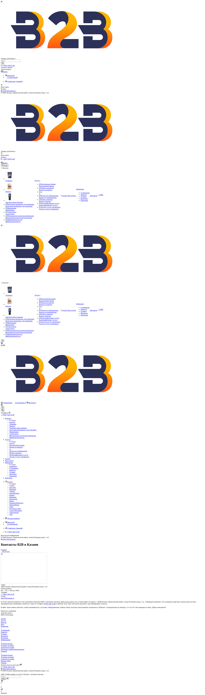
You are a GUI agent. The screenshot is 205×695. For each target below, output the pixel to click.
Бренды (3, 622)
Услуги (12, 443)
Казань (11, 495)
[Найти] (2, 63)
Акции (3, 619)
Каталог (12, 422)
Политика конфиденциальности (12, 649)
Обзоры (4, 663)
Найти (4, 679)
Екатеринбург (14, 493)
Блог (2, 624)
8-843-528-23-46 (50, 604)
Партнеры (4, 638)
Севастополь (14, 512)
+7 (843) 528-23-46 (8, 65)
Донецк (12, 491)
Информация (5, 640)
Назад (14, 420)
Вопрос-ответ (6, 661)
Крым (11, 501)
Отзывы (4, 634)
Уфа (10, 514)
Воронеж (12, 489)
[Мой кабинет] (2, 343)
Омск (11, 507)
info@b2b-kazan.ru (9, 91)
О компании (5, 630)
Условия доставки (7, 645)
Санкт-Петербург (15, 511)
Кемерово (12, 497)
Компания (13, 466)
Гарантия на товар (7, 647)
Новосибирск (14, 505)
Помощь (4, 651)
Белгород (12, 487)
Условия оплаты (7, 644)
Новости (4, 632)
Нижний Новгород (16, 503)
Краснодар (13, 499)
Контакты (4, 636)
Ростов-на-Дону (15, 509)
